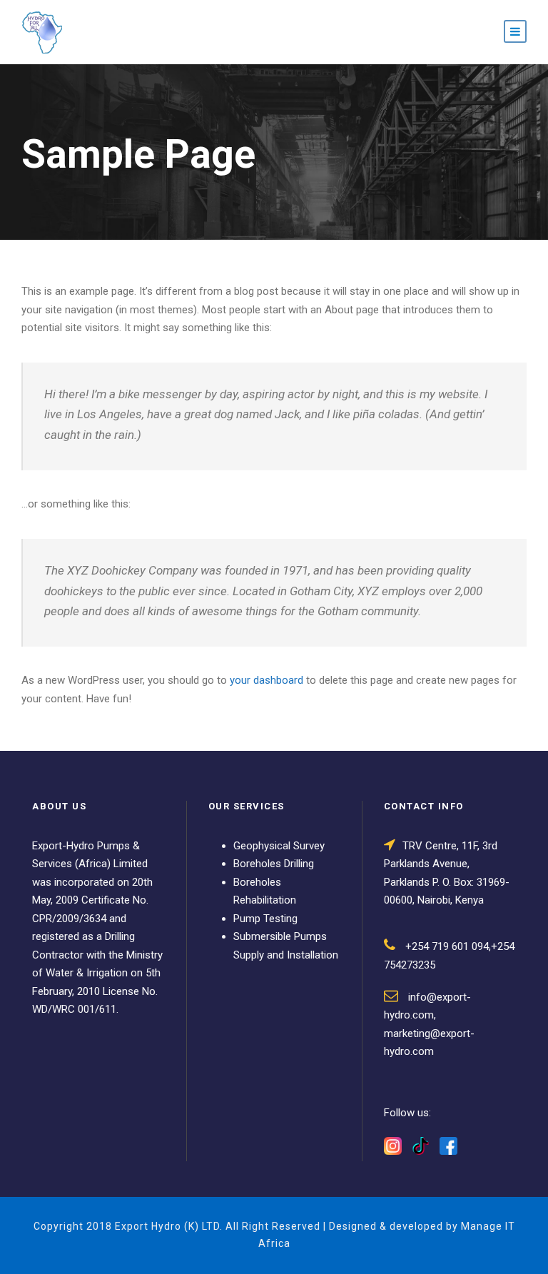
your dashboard (266, 680)
